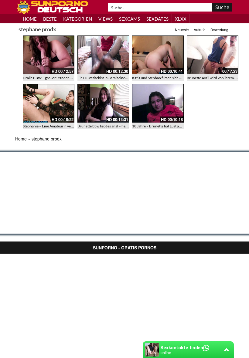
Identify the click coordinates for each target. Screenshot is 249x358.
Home (21, 139)
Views (105, 19)
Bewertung (219, 29)
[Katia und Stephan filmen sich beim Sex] (158, 54)
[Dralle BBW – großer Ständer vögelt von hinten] (48, 54)
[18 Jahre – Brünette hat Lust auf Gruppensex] (158, 103)
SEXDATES (157, 19)
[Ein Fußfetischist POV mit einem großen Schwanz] (103, 54)
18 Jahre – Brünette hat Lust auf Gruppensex (167, 126)
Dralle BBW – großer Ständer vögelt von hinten (60, 78)
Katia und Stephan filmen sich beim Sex (162, 78)
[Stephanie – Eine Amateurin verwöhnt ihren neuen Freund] (48, 103)
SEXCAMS (129, 19)
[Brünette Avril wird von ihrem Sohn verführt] (212, 54)
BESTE (50, 19)
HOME (30, 19)
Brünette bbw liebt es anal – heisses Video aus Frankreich (122, 126)
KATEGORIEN (77, 19)
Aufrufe (200, 29)
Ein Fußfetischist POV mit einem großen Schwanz (116, 78)
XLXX (180, 19)
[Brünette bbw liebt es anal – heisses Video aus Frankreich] (103, 103)
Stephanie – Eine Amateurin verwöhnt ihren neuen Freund (69, 126)
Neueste (182, 29)
